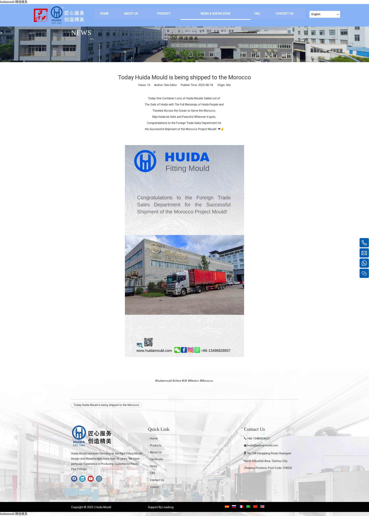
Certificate (156, 459)
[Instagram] (99, 479)
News (153, 466)
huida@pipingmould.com (262, 445)
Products (155, 445)
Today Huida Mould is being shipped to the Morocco (106, 405)
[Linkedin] (82, 479)
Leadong (168, 507)
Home (154, 438)
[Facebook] (74, 479)
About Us (156, 452)
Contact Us (157, 480)
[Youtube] (91, 479)
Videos (154, 487)
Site (228, 85)
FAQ (152, 473)
